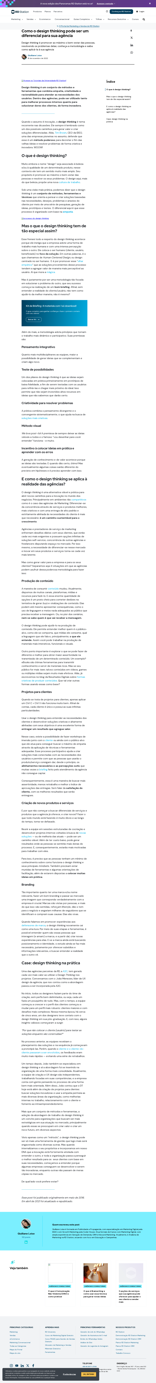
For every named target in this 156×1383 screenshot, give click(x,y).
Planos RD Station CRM (125, 1346)
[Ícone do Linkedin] (22, 1365)
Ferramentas (50, 1352)
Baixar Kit (32, 319)
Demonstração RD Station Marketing (130, 1335)
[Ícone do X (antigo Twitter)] (27, 1365)
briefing (43, 769)
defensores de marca (34, 925)
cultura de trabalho (69, 182)
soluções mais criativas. (35, 418)
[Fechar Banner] (150, 3)
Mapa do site (15, 1353)
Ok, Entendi (88, 1374)
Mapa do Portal (16, 1349)
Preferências (69, 1374)
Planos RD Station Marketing (127, 1342)
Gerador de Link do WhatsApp (92, 1332)
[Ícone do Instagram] (11, 1365)
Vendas (13, 1335)
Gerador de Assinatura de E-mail (93, 1335)
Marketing (14, 1332)
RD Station (120, 1332)
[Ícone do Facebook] (33, 1365)
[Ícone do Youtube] (16, 1365)
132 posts (26, 1237)
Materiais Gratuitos (53, 1349)
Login (141, 11)
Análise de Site (86, 1342)
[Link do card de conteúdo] (60, 1283)
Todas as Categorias (18, 1346)
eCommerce (15, 1339)
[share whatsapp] (132, 53)
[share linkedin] (132, 45)
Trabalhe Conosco (123, 1353)
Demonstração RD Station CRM (128, 1339)
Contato (119, 1349)
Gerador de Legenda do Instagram (94, 1346)
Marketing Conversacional (20, 1342)
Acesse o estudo (105, 3)
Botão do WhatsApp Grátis (91, 1339)
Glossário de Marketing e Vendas (58, 1345)
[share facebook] (132, 31)
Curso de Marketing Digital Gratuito (59, 1335)
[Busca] (143, 19)
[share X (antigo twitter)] (132, 38)
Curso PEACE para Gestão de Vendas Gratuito (60, 1340)
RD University (50, 1332)
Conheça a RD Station (121, 11)
